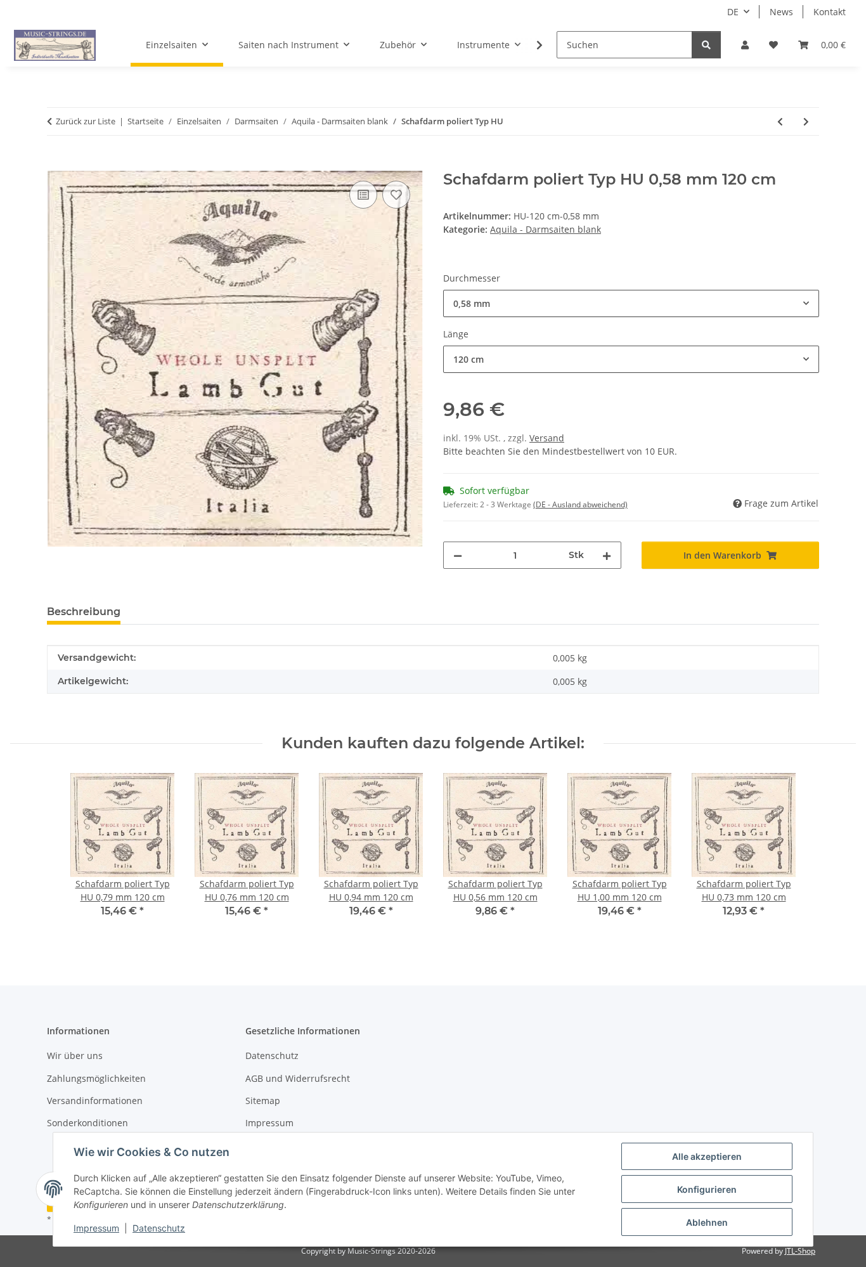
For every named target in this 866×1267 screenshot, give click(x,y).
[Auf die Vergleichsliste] (363, 195)
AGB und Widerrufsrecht (297, 1078)
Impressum (96, 1228)
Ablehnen (707, 1222)
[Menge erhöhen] (607, 555)
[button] (745, 45)
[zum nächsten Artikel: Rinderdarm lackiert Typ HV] (806, 121)
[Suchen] (706, 44)
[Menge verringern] (458, 555)
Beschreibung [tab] (83, 612)
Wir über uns (75, 1055)
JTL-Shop (800, 1250)
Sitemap (262, 1101)
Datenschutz (158, 1228)
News (781, 12)
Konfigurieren (707, 1189)
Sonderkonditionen (87, 1123)
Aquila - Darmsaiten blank (545, 229)
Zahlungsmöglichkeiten (96, 1078)
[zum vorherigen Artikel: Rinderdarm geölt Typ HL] (780, 121)
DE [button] (733, 12)
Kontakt (829, 12)
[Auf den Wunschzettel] (396, 195)
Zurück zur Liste (85, 121)
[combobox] (631, 303)
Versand (546, 438)
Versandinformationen (95, 1101)
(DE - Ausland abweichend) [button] (580, 504)
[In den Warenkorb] (57, 164)
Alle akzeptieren (707, 1156)
